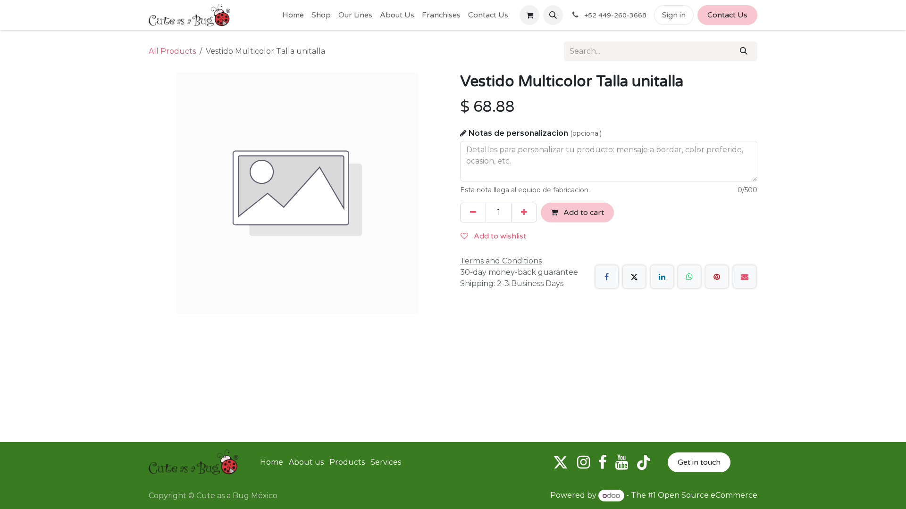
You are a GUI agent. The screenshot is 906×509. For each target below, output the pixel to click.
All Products (172, 51)
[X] (634, 276)
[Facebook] (607, 276)
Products (347, 462)
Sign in (674, 15)
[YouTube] (621, 462)
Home (271, 462)
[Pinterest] (716, 276)
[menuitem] (293, 15)
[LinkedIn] (662, 276)
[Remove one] (473, 212)
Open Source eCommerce (707, 495)
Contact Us (727, 15)
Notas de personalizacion (535, 133)
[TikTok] (643, 462)
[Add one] (524, 212)
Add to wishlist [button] (499, 236)
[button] (553, 15)
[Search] (743, 51)
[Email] (744, 276)
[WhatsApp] (689, 276)
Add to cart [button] (583, 212)
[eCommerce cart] (529, 15)
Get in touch (699, 462)
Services (385, 462)
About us (306, 462)
